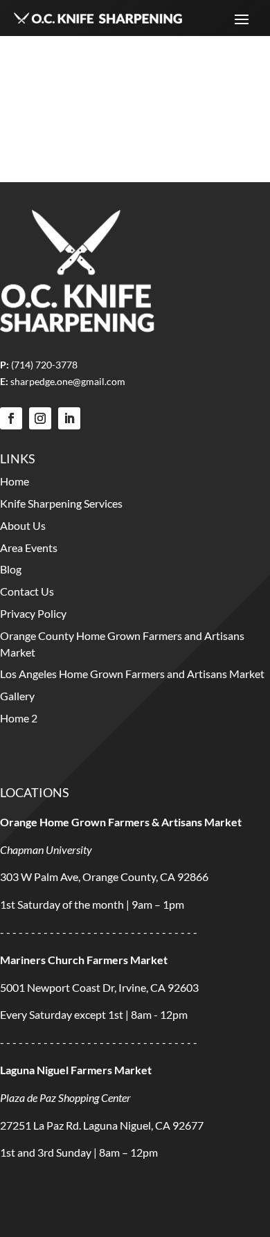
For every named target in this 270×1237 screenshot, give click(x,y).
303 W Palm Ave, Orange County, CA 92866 (104, 876)
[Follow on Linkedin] (69, 418)
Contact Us (27, 591)
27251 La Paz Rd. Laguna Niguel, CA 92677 (102, 1125)
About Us (23, 525)
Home (14, 481)
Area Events (28, 547)
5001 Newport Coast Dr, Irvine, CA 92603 (99, 987)
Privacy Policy (33, 613)
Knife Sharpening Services (61, 503)
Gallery (17, 695)
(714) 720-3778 (44, 365)
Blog (10, 569)
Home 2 (18, 717)
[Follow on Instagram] (40, 418)
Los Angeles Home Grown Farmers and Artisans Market (132, 673)
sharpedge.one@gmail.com (67, 381)
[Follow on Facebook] (11, 418)
